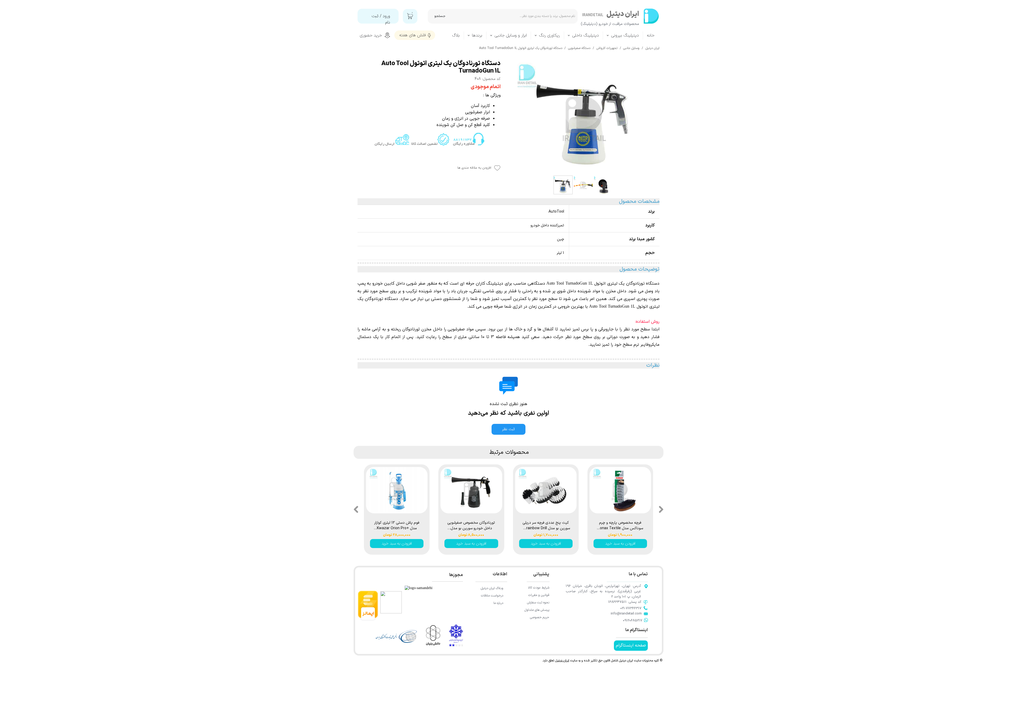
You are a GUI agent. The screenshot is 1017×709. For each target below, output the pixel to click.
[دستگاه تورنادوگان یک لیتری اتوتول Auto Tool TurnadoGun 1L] (583, 116)
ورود (386, 16)
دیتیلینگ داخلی (585, 35)
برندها (477, 35)
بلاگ (456, 35)
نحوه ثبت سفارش (538, 602)
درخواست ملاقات (492, 595)
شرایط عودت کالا (538, 587)
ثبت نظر (508, 429)
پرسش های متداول (536, 610)
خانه (650, 35)
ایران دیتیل (562, 660)
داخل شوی (566, 291)
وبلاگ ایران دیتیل (492, 588)
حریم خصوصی (539, 617)
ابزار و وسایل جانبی (510, 35)
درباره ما (498, 603)
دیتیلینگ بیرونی (625, 35)
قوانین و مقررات (538, 595)
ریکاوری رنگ (549, 35)
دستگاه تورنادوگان (642, 283)
